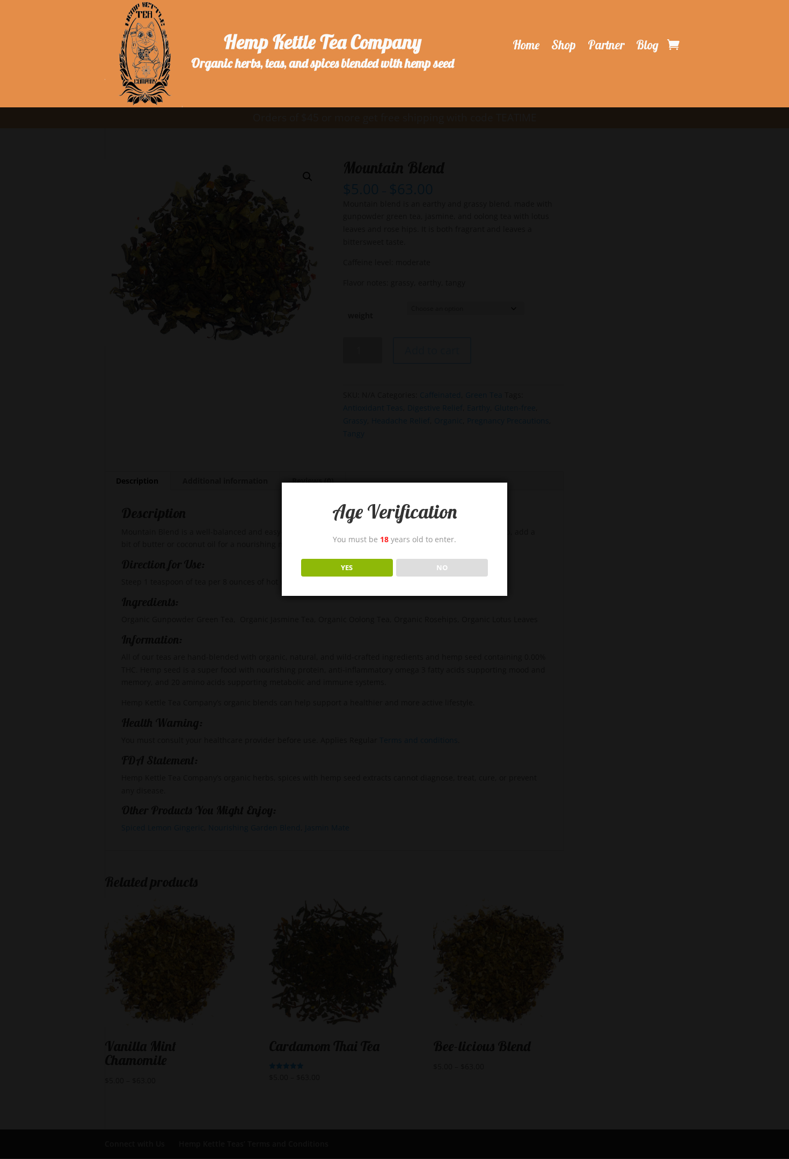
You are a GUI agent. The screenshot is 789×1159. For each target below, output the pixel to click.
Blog (647, 45)
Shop (563, 45)
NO (442, 567)
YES (347, 567)
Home (526, 45)
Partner (606, 45)
